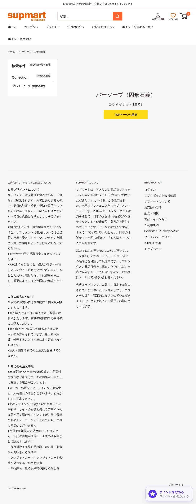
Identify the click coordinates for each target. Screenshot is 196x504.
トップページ (153, 248)
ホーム (11, 51)
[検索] (117, 16)
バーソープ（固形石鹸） (31, 86)
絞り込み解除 (43, 76)
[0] (184, 16)
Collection (20, 77)
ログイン (150, 189)
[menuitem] (12, 27)
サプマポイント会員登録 (160, 195)
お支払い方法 (153, 207)
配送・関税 (151, 213)
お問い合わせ (153, 242)
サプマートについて (157, 201)
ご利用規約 (151, 225)
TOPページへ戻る (125, 114)
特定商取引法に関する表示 (161, 231)
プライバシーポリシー (158, 237)
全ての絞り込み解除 (40, 64)
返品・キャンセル (155, 219)
